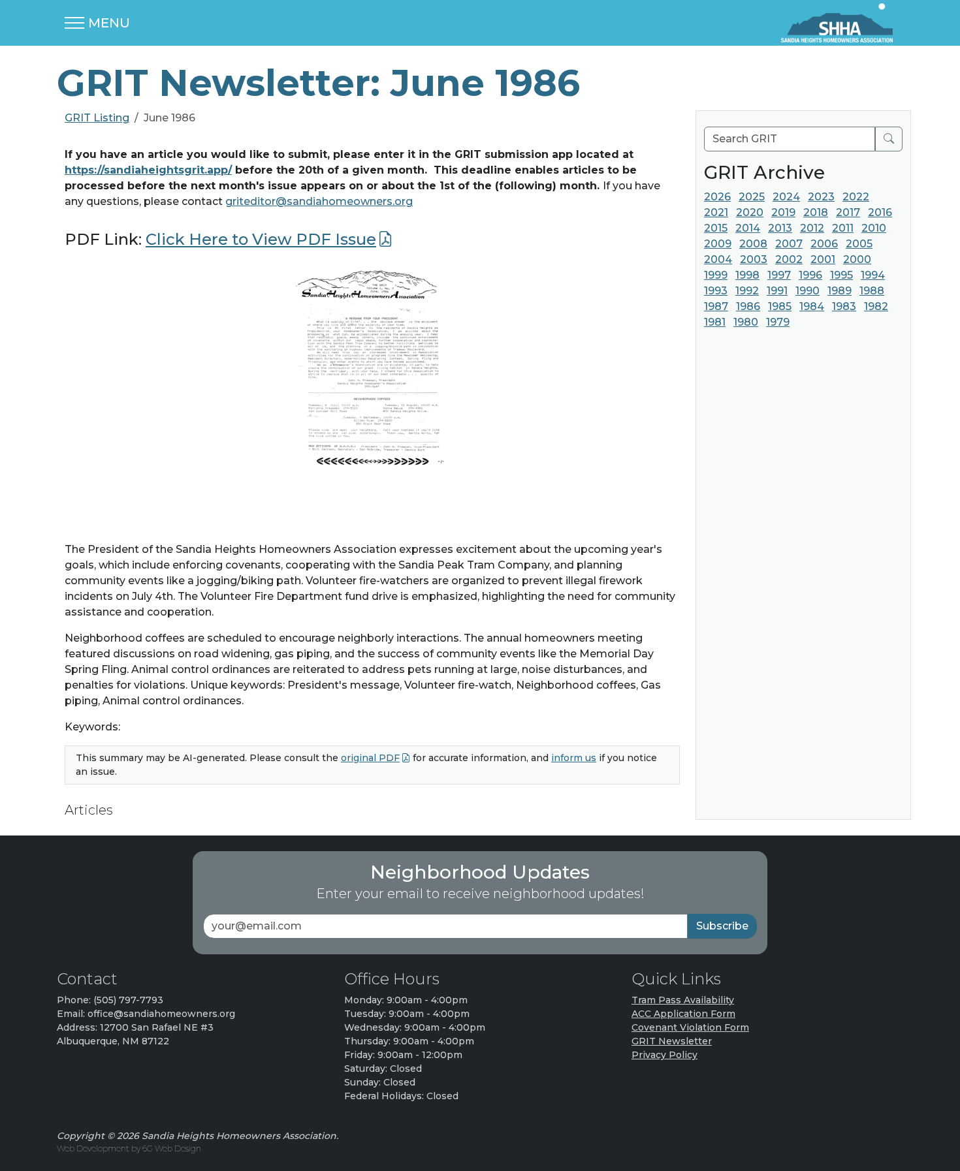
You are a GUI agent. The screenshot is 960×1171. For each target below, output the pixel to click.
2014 (747, 228)
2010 (873, 228)
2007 (789, 244)
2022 (855, 197)
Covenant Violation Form (690, 1027)
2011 (843, 228)
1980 (745, 322)
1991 (777, 291)
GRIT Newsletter (672, 1041)
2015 (716, 228)
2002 (789, 259)
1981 (715, 322)
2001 (822, 259)
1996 (810, 275)
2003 (753, 259)
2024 (786, 197)
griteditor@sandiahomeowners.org (319, 201)
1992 (747, 291)
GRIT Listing (97, 118)
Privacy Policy (664, 1055)
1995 (841, 275)
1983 (844, 306)
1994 (873, 275)
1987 (716, 306)
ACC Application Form (683, 1014)
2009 (717, 244)
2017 (848, 212)
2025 (752, 197)
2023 (821, 197)
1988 (871, 291)
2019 (783, 212)
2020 (749, 212)
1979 (778, 322)
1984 (811, 306)
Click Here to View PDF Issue (261, 239)
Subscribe (722, 926)
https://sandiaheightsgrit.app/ (148, 170)
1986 (748, 306)
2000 (857, 259)
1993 (716, 291)
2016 (880, 212)
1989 (839, 291)
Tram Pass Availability (683, 1000)
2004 (718, 259)
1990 (807, 291)
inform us (573, 758)
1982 (876, 306)
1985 (780, 306)
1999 (716, 275)
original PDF (370, 758)
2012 (812, 228)
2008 (753, 244)
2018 (815, 212)
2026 (717, 197)
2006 (824, 244)
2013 (780, 228)
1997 (779, 275)
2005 (859, 244)
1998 (747, 275)
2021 (716, 212)
